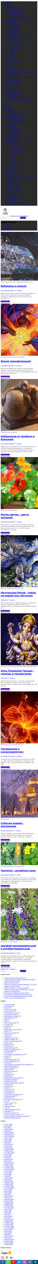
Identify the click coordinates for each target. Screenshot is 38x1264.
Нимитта (11, 69)
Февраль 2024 (9, 1162)
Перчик (10, 87)
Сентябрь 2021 (9, 1207)
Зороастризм (12, 32)
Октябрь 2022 (9, 1186)
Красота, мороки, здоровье (17, 19)
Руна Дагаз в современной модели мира (18, 996)
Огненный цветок (14, 34)
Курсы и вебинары (10, 94)
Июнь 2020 (8, 1233)
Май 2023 (7, 1176)
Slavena (19, 290)
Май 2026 (7, 1127)
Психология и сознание (12, 80)
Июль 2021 (7, 1211)
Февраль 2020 (9, 1239)
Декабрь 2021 (8, 1202)
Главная (7, 2)
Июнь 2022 (8, 1192)
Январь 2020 (8, 1241)
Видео (6, 1031)
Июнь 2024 (8, 1156)
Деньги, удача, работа (15, 15)
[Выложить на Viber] (24, 1262)
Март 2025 (7, 1146)
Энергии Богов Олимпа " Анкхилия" (16, 1116)
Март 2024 (7, 1161)
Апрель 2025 (8, 1144)
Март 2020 (7, 1238)
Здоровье (7, 1046)
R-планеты (15, 45)
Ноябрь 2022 (8, 1184)
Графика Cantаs (13, 12)
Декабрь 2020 (9, 1223)
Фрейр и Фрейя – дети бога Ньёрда (16, 988)
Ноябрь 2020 (8, 1224)
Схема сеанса (16, 25)
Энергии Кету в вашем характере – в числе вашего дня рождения (19, 990)
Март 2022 (7, 1197)
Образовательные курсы (16, 99)
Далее (13, 969)
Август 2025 (8, 1137)
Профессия (12, 59)
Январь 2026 (8, 1134)
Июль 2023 (8, 1172)
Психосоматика (13, 82)
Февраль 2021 (9, 1219)
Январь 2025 (8, 1147)
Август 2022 (8, 1189)
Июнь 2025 (8, 1141)
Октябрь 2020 (9, 1226)
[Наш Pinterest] (6, 1257)
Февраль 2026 (9, 1132)
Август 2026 (8, 1124)
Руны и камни (9, 4)
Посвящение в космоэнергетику (12, 750)
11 (9, 969)
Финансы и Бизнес (10, 1113)
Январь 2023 (8, 1181)
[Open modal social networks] (35, 1262)
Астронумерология (14, 67)
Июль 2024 (8, 1154)
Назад (3, 969)
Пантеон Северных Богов (17, 9)
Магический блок (14, 27)
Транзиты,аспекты (18, 50)
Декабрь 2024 (9, 1149)
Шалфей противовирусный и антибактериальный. (18, 947)
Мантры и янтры (13, 89)
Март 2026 (7, 1131)
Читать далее (5, 301)
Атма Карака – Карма (19, 44)
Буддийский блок (14, 24)
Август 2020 (8, 1229)
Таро (6, 1108)
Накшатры (15, 49)
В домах (10, 54)
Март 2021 (7, 1218)
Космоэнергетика (10, 22)
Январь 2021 (8, 1221)
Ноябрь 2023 (8, 1166)
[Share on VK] (30, 1262)
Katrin (19, 875)
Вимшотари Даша (14, 62)
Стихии (10, 90)
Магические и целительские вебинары (21, 100)
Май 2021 (7, 1214)
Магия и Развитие (14, 77)
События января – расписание (12, 825)
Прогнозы (11, 64)
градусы (7, 1036)
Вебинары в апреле (13, 286)
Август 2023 (8, 1171)
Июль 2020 (8, 1231)
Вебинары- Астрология (16, 97)
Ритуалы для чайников (16, 92)
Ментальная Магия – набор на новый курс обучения (18, 594)
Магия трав (8, 1069)
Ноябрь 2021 (8, 1204)
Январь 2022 (8, 1201)
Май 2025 (7, 1142)
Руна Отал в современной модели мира (18, 994)
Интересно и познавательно (14, 1054)
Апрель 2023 (8, 1177)
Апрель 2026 (8, 1129)
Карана (14, 57)
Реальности (12, 20)
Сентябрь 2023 (9, 1169)
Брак (9, 60)
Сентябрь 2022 (9, 1187)
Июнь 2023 (8, 1174)
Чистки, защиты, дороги (16, 14)
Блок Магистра (13, 30)
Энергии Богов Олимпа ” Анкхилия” (20, 35)
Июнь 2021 (7, 1212)
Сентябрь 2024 (9, 1152)
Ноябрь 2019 (8, 1244)
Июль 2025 (8, 1139)
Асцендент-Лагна (10, 1014)
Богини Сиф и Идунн (11, 983)
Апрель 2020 (8, 1236)
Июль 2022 (8, 1191)
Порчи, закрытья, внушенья (17, 17)
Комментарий (5, 303)
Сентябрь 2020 (9, 1228)
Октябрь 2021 (8, 1206)
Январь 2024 (8, 1164)
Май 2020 (7, 1234)
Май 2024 (7, 1157)
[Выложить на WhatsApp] (8, 1262)
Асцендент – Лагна (18, 40)
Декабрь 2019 (8, 1243)
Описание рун (13, 7)
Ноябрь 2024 (8, 1151)
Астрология (8, 37)
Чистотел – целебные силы (18, 870)
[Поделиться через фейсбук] (2, 1262)
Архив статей (6, 666)
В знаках (11, 52)
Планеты (11, 42)
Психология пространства (19, 216)
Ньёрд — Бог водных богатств (14, 998)
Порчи (6, 1088)
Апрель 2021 (8, 1216)
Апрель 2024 (8, 1159)
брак (6, 1021)
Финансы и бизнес (14, 75)
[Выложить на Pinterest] (13, 1262)
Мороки (7, 1073)
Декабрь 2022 (9, 1182)
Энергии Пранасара (11, 70)
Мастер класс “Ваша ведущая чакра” (16, 993)
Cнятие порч (8, 1004)
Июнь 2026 (8, 1126)
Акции (10, 79)
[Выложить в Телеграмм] (19, 1262)
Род (9, 84)
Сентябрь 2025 (9, 1136)
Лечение (7, 1063)
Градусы (14, 55)
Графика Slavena (13, 10)
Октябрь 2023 (9, 1167)
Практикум (12, 95)
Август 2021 (8, 1209)
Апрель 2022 (8, 1196)
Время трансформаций (16, 361)
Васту (6, 65)
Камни (10, 5)
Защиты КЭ (15, 29)
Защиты (7, 1043)
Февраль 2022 (9, 1199)
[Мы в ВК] (11, 1257)
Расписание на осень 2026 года (15, 978)
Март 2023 (7, 1179)
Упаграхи (15, 47)
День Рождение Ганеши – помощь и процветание (17, 672)
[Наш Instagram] (2, 1257)
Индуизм (7, 1053)
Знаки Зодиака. (13, 39)
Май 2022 (7, 1194)
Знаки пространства (15, 85)
